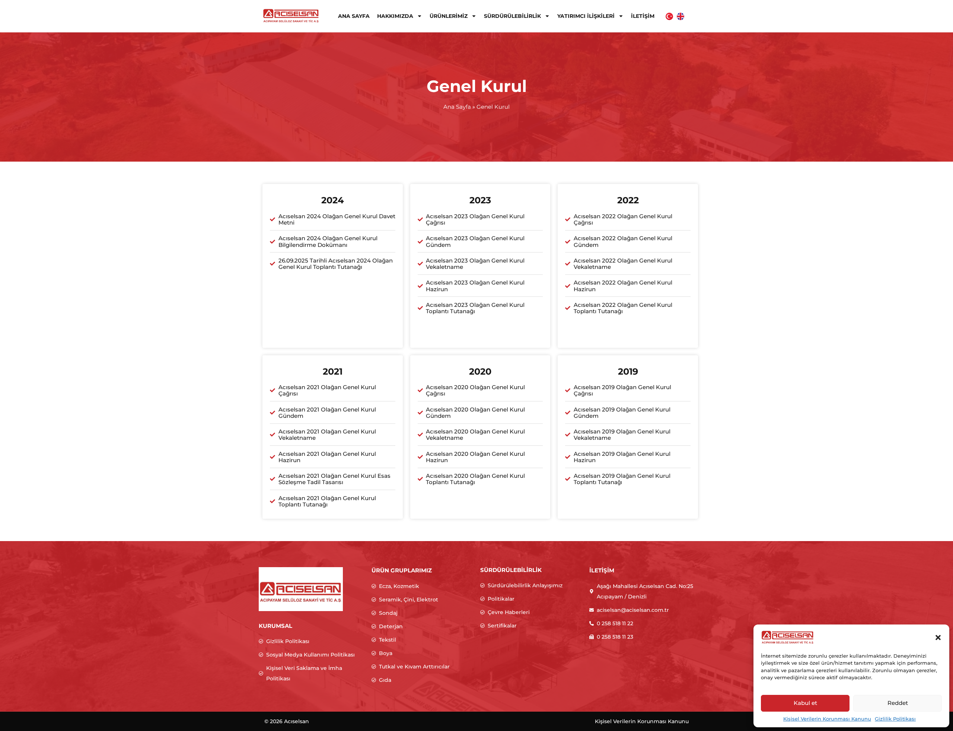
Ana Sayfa (354, 16)
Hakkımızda (395, 16)
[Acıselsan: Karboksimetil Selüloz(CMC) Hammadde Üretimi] (290, 15)
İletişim (642, 16)
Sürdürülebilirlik (512, 16)
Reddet (897, 702)
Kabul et (805, 702)
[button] (938, 637)
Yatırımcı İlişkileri (586, 16)
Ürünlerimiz (449, 16)
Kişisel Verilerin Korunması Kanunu (827, 719)
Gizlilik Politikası (895, 719)
